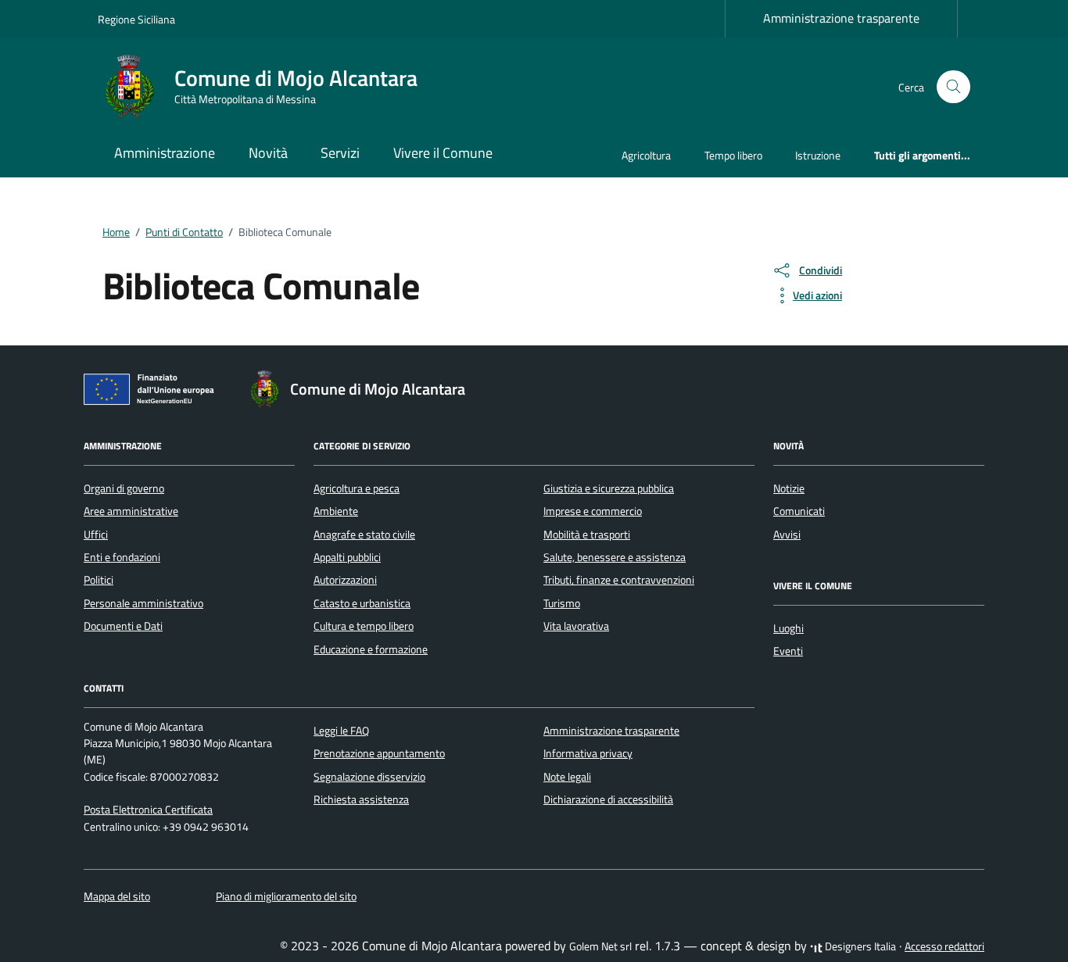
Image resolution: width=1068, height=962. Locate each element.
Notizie (789, 488)
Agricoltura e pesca (357, 488)
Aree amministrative (131, 511)
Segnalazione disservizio (369, 776)
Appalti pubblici (347, 557)
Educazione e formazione (371, 649)
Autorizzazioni (345, 579)
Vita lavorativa (576, 626)
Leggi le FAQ (341, 730)
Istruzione (817, 155)
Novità (268, 152)
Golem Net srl (600, 946)
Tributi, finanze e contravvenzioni (618, 579)
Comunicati (799, 511)
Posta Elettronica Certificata (148, 809)
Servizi (340, 152)
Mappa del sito (117, 896)
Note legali (567, 776)
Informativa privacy (588, 753)
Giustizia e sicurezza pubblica (608, 488)
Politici (98, 579)
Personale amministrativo (143, 603)
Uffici (96, 534)
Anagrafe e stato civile (364, 534)
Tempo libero (733, 155)
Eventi (788, 651)
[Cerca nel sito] (953, 87)
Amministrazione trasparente (841, 18)
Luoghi (788, 628)
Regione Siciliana (136, 19)
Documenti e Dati (123, 626)
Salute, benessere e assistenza (614, 557)
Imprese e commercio (592, 511)
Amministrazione (164, 152)
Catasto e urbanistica (362, 603)
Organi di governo (124, 488)
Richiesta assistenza (361, 799)
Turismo (561, 603)
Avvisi (787, 534)
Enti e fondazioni (122, 557)
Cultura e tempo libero (364, 626)
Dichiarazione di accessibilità (608, 799)
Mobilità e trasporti (586, 534)
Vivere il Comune (443, 152)
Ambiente (336, 511)
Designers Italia (859, 946)
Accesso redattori (944, 946)
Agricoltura (646, 155)
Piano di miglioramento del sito (286, 896)
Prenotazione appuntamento (379, 753)
